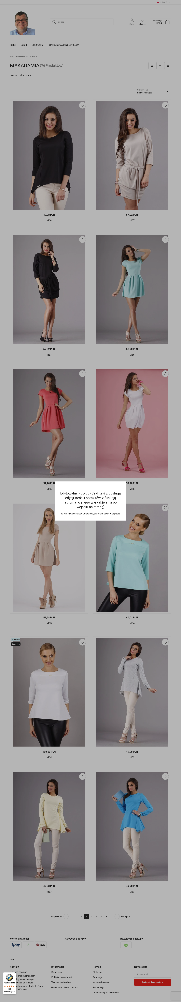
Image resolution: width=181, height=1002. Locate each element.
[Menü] (14, 974)
